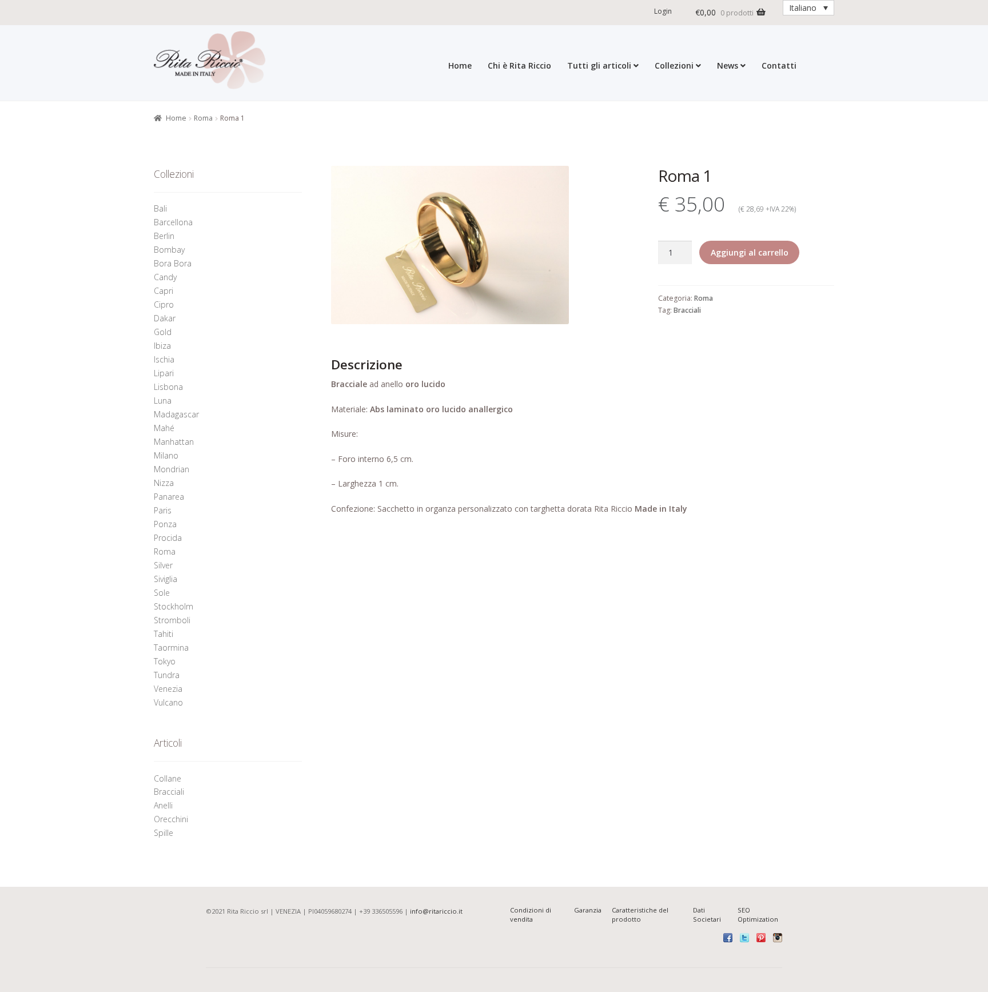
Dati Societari (707, 914)
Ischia (164, 359)
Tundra (167, 675)
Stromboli (172, 620)
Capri (163, 290)
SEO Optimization (758, 914)
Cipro (164, 304)
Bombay (169, 249)
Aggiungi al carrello (749, 252)
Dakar (165, 318)
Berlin (164, 235)
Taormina (171, 647)
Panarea (169, 496)
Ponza (165, 524)
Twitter (744, 937)
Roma (203, 118)
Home (460, 65)
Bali (160, 208)
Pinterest (761, 937)
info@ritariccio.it (436, 911)
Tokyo (165, 661)
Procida (168, 537)
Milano (166, 455)
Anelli (164, 805)
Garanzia (587, 910)
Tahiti (163, 633)
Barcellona (173, 222)
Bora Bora (173, 263)
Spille (165, 832)
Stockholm (173, 606)
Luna (163, 400)
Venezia (168, 688)
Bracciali (687, 310)
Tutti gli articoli (599, 65)
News (727, 65)
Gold (163, 331)
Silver (163, 565)
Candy (165, 277)
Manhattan (174, 441)
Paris (163, 510)
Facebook (727, 937)
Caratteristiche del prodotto (640, 914)
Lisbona (168, 386)
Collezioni (674, 65)
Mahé (164, 428)
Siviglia (165, 578)
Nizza (164, 482)
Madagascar (176, 414)
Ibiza (162, 345)
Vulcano (168, 702)
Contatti (779, 65)
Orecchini (172, 819)
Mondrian (171, 469)
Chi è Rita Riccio (519, 65)
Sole (162, 592)
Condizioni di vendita (530, 914)
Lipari (164, 373)
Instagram (777, 937)
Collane (167, 778)
